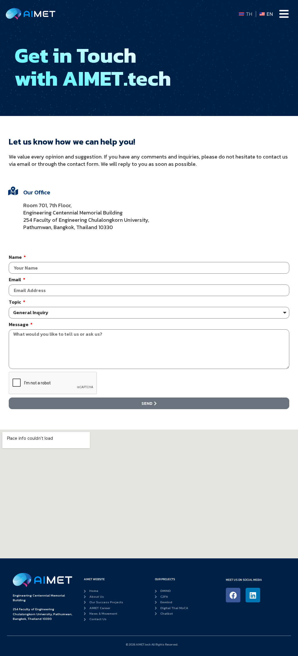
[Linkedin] (253, 595)
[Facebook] (233, 595)
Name (16, 257)
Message (19, 324)
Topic (15, 302)
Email (15, 280)
